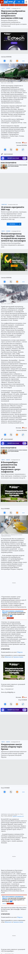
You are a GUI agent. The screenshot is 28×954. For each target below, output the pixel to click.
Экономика (8, 8)
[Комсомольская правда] (8, 2)
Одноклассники (18, 657)
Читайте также (4, 204)
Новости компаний (8, 154)
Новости (11, 5)
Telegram (20, 652)
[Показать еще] (23, 60)
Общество (8, 459)
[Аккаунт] (26, 2)
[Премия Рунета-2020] (14, 1)
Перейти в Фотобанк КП (18, 816)
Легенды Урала (4, 5)
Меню (2, 2)
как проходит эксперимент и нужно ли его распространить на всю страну (14, 613)
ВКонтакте (8, 657)
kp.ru (25, 143)
